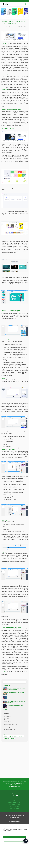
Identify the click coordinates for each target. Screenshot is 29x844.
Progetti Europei (14, 806)
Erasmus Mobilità (7, 730)
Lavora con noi (14, 808)
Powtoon (3, 43)
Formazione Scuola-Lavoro (9, 729)
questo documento (14, 786)
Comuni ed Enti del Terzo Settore (10, 724)
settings (14, 832)
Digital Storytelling (22, 26)
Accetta (14, 837)
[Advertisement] (14, 761)
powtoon (21, 736)
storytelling (4, 89)
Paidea (14, 800)
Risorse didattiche (7, 715)
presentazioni (6, 738)
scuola (12, 738)
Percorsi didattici (7, 723)
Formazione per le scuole (14, 802)
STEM (5, 719)
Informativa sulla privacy (14, 819)
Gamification (6, 718)
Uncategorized (7, 711)
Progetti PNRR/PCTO (7, 721)
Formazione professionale (14, 804)
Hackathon (6, 726)
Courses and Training (8, 727)
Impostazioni (14, 840)
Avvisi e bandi (6, 713)
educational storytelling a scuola (10, 736)
